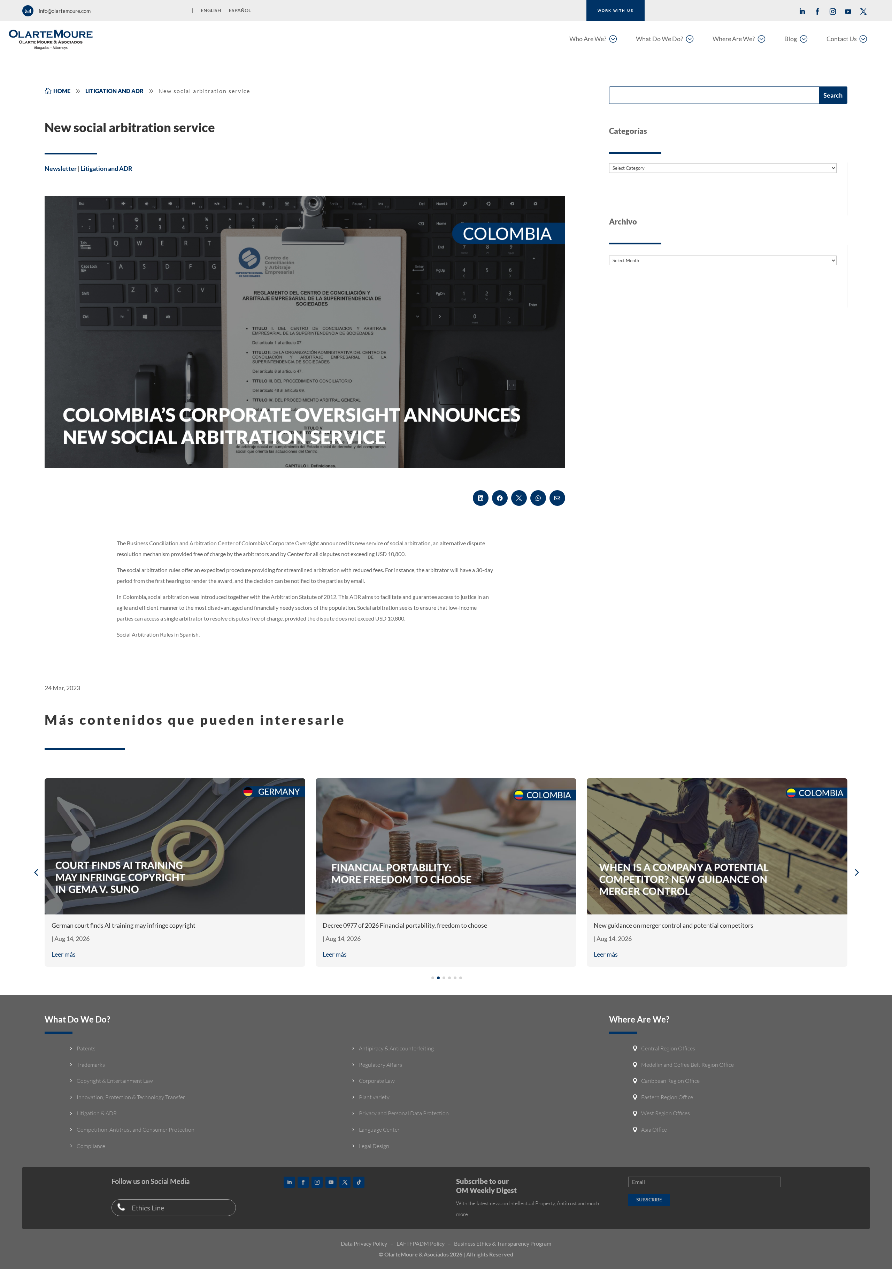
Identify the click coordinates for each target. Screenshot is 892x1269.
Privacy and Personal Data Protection (404, 1113)
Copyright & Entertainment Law (115, 1080)
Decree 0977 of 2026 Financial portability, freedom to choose (405, 925)
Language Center (379, 1129)
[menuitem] (593, 38)
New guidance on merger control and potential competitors (673, 925)
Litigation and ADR (106, 168)
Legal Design (374, 1145)
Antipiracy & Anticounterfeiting (396, 1048)
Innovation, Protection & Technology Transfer (131, 1097)
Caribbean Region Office (670, 1080)
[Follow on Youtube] (848, 11)
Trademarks (91, 1064)
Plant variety (374, 1097)
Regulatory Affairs (380, 1064)
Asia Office (654, 1129)
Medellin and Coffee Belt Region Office (687, 1064)
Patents (86, 1048)
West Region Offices (665, 1113)
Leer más (64, 954)
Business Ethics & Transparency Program (502, 1243)
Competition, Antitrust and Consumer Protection (135, 1129)
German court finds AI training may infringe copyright (123, 925)
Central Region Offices (668, 1048)
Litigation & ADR (97, 1113)
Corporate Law (377, 1080)
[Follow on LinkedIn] (802, 11)
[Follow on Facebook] (817, 11)
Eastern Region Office (667, 1097)
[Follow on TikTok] (358, 1182)
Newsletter (61, 168)
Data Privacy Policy (364, 1243)
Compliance (91, 1145)
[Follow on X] (863, 11)
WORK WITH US (615, 10)
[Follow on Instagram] (832, 11)
